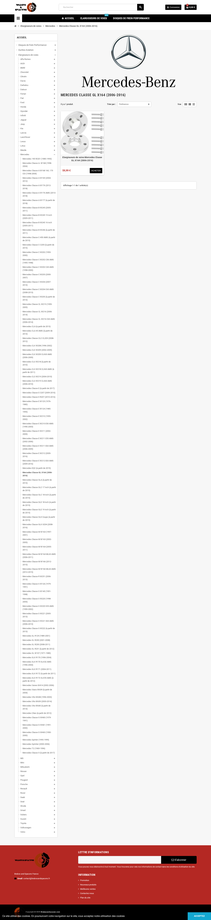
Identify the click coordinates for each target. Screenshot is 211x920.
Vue (179, 104)
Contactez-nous (87, 893)
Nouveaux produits (88, 884)
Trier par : (111, 104)
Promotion (84, 880)
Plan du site (85, 897)
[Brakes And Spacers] (26, 7)
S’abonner (180, 859)
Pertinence (124, 104)
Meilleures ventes (88, 889)
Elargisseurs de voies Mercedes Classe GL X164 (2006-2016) (82, 159)
